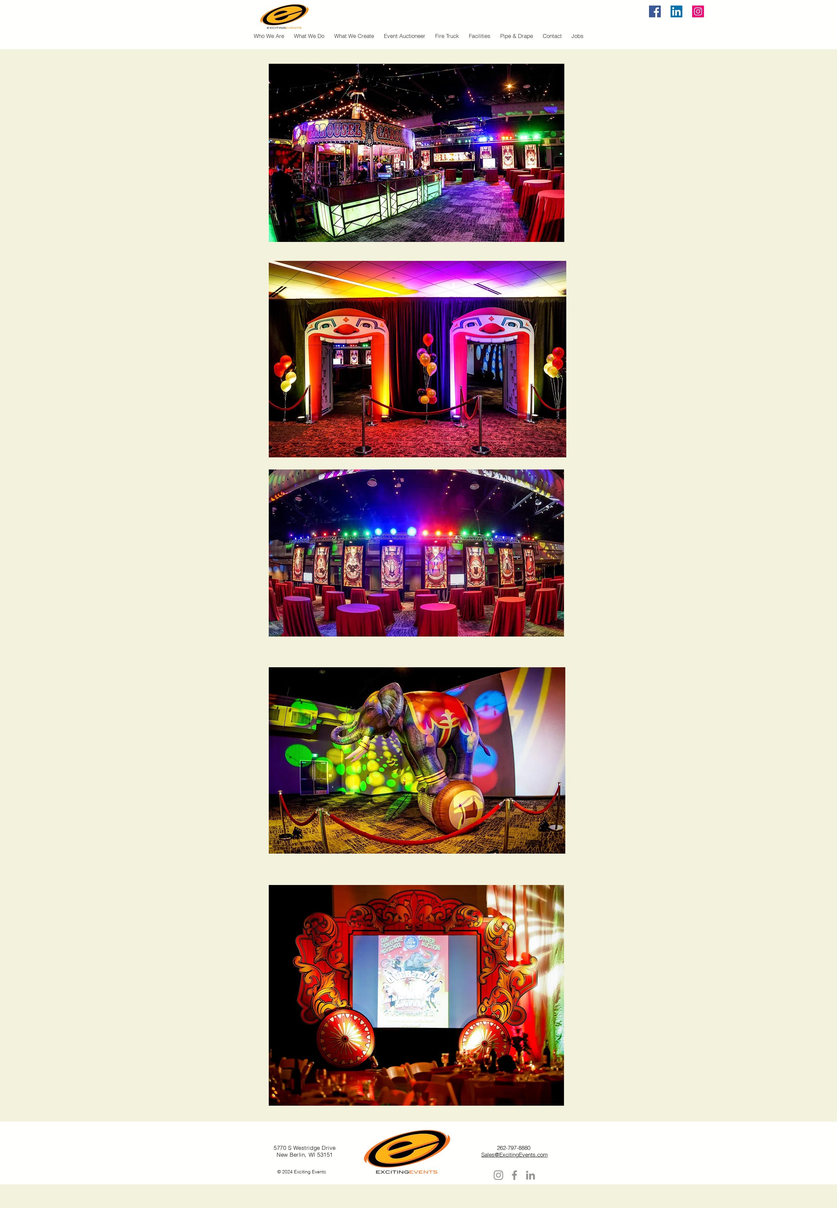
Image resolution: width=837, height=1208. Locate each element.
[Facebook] (655, 11)
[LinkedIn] (676, 11)
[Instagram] (698, 11)
